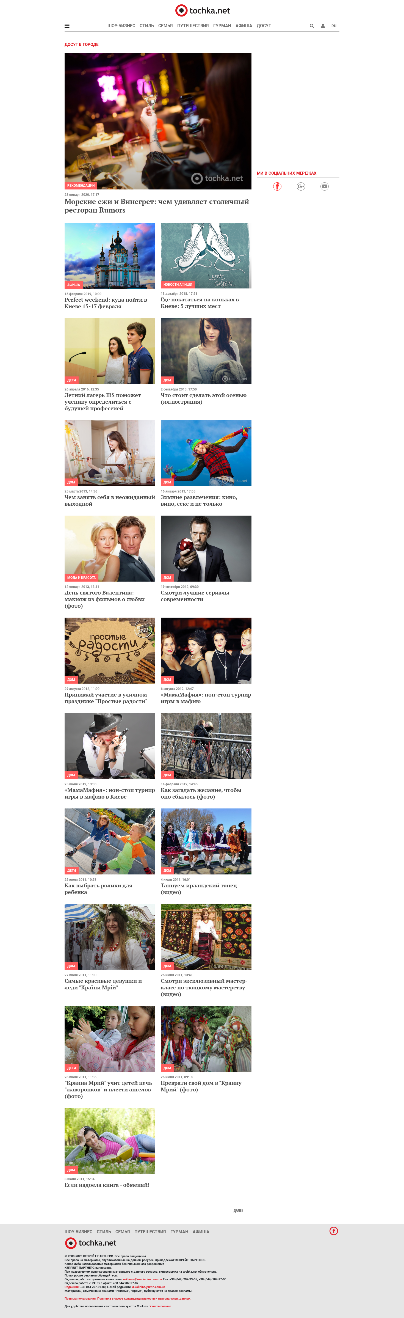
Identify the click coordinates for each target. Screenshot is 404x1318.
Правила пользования (80, 1298)
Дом (167, 380)
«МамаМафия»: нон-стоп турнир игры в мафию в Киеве (110, 793)
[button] (322, 25)
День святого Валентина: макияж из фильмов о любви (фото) (105, 599)
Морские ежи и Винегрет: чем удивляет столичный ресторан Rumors (157, 205)
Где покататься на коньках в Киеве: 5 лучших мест (200, 303)
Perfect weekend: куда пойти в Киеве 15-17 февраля (106, 303)
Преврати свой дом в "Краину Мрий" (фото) (201, 1086)
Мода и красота (81, 578)
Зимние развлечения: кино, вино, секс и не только (199, 500)
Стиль (147, 25)
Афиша (244, 25)
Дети (71, 380)
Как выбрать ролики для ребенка (98, 889)
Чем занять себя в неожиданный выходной (110, 500)
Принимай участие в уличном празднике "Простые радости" (106, 698)
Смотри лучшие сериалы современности (195, 596)
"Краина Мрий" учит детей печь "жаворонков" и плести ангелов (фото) (108, 1089)
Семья (165, 25)
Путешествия (193, 25)
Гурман (222, 25)
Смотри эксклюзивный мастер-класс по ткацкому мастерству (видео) (204, 987)
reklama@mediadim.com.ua (142, 1279)
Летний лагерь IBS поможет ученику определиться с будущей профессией (103, 401)
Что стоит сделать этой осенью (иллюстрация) (204, 398)
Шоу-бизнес (121, 25)
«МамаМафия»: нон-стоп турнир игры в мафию (206, 698)
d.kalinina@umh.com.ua (148, 1287)
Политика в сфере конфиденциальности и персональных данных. (144, 1298)
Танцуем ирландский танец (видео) (199, 889)
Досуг (264, 25)
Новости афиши (178, 285)
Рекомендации (81, 186)
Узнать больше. (161, 1306)
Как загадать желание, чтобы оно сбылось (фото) (201, 793)
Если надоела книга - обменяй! (107, 1184)
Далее (238, 1210)
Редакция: (72, 1287)
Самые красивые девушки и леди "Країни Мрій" (103, 984)
